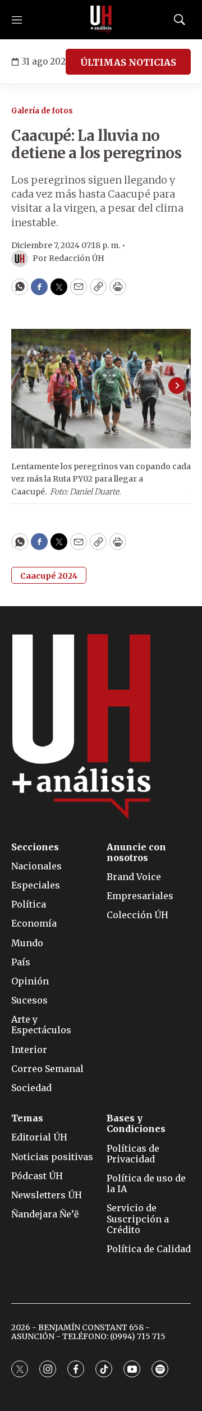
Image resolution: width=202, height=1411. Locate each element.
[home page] (101, 20)
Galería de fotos (42, 111)
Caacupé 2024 (48, 576)
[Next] (176, 385)
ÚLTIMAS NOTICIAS (128, 62)
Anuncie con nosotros (136, 852)
